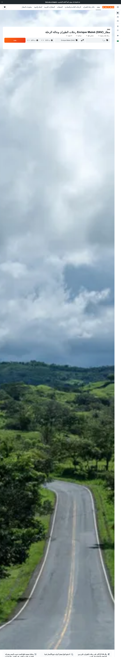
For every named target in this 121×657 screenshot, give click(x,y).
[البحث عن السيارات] (117, 21)
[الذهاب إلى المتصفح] (117, 26)
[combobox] (103, 36)
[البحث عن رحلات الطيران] (117, 13)
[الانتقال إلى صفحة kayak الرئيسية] (108, 7)
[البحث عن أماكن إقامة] (117, 17)
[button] (2, 2)
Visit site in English (51, 2)
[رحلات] (117, 36)
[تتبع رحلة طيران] (117, 30)
